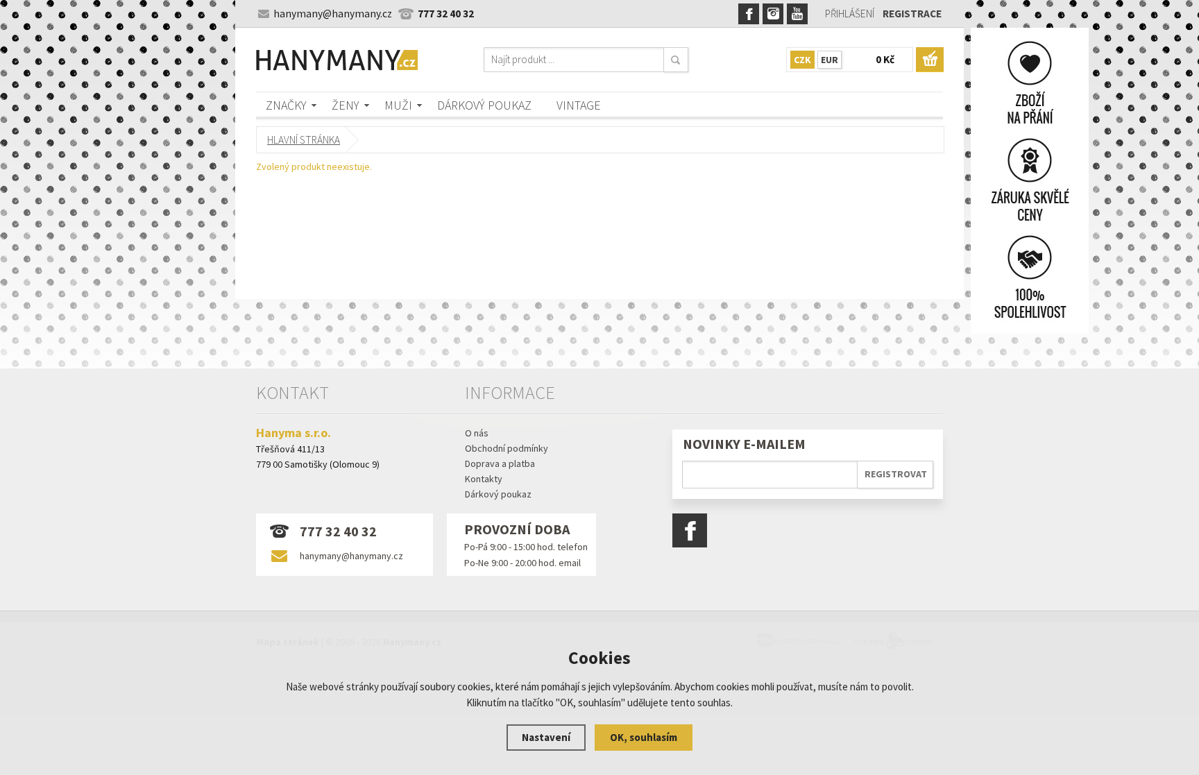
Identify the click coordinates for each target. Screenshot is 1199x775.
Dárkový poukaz (484, 105)
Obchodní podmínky (506, 448)
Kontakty (483, 478)
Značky (286, 105)
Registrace (912, 13)
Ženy (345, 105)
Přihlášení (849, 13)
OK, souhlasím (643, 737)
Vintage (578, 105)
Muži (398, 105)
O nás (476, 433)
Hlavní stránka (303, 139)
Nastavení (546, 737)
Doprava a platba (500, 463)
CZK (802, 59)
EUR (829, 59)
